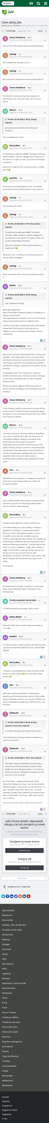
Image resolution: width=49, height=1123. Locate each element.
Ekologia (6, 944)
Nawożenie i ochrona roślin (14, 983)
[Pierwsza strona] (3, 31)
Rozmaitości (7, 1046)
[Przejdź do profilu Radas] (5, 286)
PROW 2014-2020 (10, 1032)
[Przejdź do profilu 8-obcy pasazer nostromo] (5, 601)
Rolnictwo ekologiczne (12, 1041)
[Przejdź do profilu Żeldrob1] (5, 714)
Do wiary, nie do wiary (12, 930)
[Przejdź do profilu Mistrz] (5, 111)
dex (11, 685)
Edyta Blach (16, 616)
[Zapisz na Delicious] (16, 896)
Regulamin (6, 1114)
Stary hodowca (17, 37)
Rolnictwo (6, 1037)
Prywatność (7, 1106)
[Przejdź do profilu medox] (5, 637)
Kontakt (5, 1097)
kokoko (13, 178)
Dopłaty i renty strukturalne (14, 925)
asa (11, 469)
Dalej (40, 31)
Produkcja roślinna (10, 1017)
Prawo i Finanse (9, 1012)
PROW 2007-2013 (10, 1027)
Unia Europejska (9, 1066)
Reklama (6, 1101)
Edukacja (6, 939)
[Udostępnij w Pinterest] (28, 896)
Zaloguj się (24, 868)
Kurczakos (15, 145)
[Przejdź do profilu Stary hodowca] (5, 38)
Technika (6, 1061)
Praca (4, 1003)
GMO (4, 959)
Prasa (4, 1007)
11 (46, 878)
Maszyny (6, 978)
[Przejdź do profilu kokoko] (5, 179)
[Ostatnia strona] (46, 31)
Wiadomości (7, 1080)
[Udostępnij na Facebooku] (7, 896)
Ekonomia (6, 949)
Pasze (4, 998)
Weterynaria (7, 1075)
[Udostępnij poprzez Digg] (12, 896)
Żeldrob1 (17, 25)
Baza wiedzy (7, 920)
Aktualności (7, 915)
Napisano (21, 40)
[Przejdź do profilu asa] (5, 471)
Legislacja (6, 973)
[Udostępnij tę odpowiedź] (45, 40)
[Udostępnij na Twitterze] (3, 896)
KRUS (4, 968)
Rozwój (5, 1051)
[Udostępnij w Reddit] (20, 896)
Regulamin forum (9, 1110)
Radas (13, 285)
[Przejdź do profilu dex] (5, 686)
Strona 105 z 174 (24, 31)
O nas (4, 1119)
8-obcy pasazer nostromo (23, 600)
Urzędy (5, 1071)
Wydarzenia (7, 1085)
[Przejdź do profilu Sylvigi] (5, 55)
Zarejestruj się (24, 850)
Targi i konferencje (10, 1056)
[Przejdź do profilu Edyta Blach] (5, 618)
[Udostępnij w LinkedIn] (24, 896)
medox (13, 636)
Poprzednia (10, 31)
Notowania (7, 993)
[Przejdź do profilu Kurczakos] (5, 146)
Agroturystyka (8, 910)
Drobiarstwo (42, 25)
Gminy (5, 954)
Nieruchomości (8, 988)
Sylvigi (13, 54)
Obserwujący (22, 878)
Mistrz (13, 109)
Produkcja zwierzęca (11, 1022)
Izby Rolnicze (7, 964)
